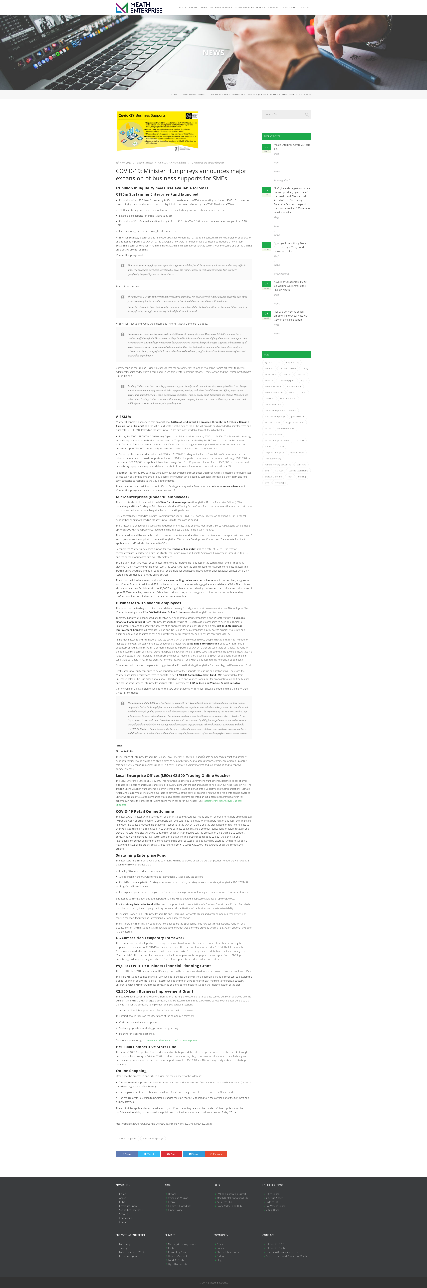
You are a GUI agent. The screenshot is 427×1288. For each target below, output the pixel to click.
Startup (279, 470)
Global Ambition (273, 404)
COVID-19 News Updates (193, 94)
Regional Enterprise (274, 452)
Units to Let (272, 1202)
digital (304, 380)
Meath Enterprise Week (131, 1252)
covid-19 (301, 374)
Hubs (122, 1202)
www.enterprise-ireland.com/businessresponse (172, 1040)
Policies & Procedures (179, 1206)
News (277, 171)
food (304, 392)
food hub (269, 398)
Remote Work (297, 452)
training (302, 476)
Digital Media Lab (177, 1264)
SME (267, 470)
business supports (128, 1138)
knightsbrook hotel (295, 422)
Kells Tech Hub (272, 422)
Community (125, 1218)
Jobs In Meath (298, 416)
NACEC (268, 446)
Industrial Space (274, 1198)
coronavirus (271, 374)
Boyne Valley (292, 362)
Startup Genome (273, 476)
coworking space (287, 380)
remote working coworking (278, 464)
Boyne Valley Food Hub (229, 1206)
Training (123, 1248)
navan (281, 446)
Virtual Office (272, 1210)
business (269, 368)
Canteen (172, 1248)
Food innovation (288, 398)
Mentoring (124, 1244)
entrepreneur (294, 386)
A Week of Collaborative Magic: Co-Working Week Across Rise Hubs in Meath (290, 285)
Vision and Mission (178, 1198)
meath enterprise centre (277, 440)
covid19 (269, 380)
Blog (276, 153)
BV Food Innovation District (231, 1194)
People (172, 1202)
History (172, 1194)
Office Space (272, 1194)
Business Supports (178, 1256)
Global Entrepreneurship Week (280, 410)
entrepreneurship (274, 392)
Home (174, 94)
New (276, 162)
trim (267, 482)
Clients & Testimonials (229, 1252)
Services (123, 1214)
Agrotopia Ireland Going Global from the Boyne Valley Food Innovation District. (290, 247)
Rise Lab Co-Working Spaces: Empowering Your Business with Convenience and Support (291, 315)
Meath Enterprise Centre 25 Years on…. (292, 146)
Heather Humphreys (153, 1138)
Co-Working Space (275, 1206)
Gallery (220, 1256)
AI (279, 362)
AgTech (268, 362)
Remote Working (273, 458)
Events (292, 392)
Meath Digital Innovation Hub (232, 1198)
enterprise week (273, 386)
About (122, 1198)
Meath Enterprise (286, 428)
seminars (301, 464)
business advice (288, 368)
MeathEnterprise (273, 434)
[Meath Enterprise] (139, 7)
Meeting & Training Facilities (182, 1244)
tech (290, 476)
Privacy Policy (175, 1210)
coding (305, 368)
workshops (280, 482)
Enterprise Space (128, 1206)
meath (268, 428)
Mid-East (300, 440)
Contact (123, 1222)
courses (287, 374)
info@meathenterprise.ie (286, 1252)
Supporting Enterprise (131, 1210)
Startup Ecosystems (298, 470)
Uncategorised (281, 180)
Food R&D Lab (176, 1260)
